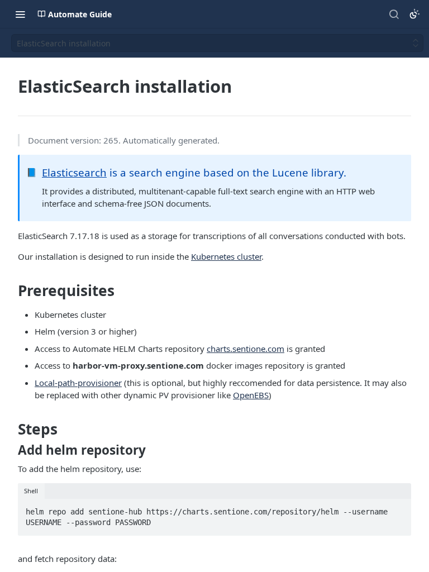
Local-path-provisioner (78, 382)
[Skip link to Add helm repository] (10, 450)
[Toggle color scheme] (414, 14)
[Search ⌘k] (394, 14)
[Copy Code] (398, 508)
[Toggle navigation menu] (20, 14)
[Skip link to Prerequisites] (10, 290)
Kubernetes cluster (226, 256)
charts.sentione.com (245, 348)
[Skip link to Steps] (10, 429)
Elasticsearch (74, 172)
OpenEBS (251, 395)
